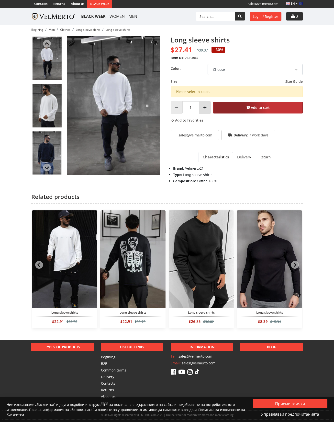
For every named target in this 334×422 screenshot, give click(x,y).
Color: (176, 68)
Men (133, 16)
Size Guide (294, 81)
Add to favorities (188, 120)
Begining (108, 357)
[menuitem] (47, 58)
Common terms (113, 370)
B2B (104, 363)
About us (77, 3)
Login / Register (265, 16)
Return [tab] (265, 156)
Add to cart (260, 107)
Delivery (107, 376)
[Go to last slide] (47, 44)
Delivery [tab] (244, 156)
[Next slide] (47, 167)
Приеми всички (290, 403)
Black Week (99, 3)
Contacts (40, 3)
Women (117, 16)
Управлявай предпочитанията (290, 414)
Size (237, 81)
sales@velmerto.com (263, 3)
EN (293, 3)
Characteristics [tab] (216, 156)
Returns (59, 3)
